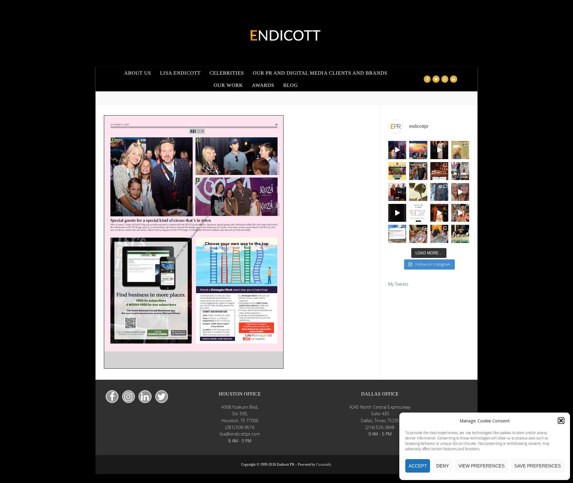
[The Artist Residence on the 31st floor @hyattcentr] (460, 213)
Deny (442, 465)
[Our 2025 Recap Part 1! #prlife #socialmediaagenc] (397, 213)
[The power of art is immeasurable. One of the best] (418, 150)
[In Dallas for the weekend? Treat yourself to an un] (439, 234)
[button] (561, 421)
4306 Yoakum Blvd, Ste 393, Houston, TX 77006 (239, 413)
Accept (418, 465)
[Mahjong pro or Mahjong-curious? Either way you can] (418, 234)
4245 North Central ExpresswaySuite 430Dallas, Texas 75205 (380, 413)
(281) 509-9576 (239, 427)
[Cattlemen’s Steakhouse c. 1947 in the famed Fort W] (439, 171)
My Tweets (398, 284)
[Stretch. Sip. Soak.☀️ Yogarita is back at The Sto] (460, 234)
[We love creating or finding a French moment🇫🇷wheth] (439, 150)
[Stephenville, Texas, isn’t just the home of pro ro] (460, 171)
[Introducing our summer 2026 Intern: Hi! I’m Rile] (460, 150)
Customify (323, 464)
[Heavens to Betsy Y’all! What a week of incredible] (439, 213)
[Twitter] (435, 79)
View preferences (481, 465)
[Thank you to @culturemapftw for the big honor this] (397, 192)
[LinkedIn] (144, 396)
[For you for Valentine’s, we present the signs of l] (439, 192)
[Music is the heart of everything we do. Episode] (418, 171)
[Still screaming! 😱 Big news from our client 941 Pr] (397, 150)
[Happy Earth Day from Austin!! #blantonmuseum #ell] (418, 192)
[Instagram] (444, 79)
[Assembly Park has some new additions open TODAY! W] (397, 234)
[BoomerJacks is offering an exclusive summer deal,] (397, 171)
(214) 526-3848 (380, 427)
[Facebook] (427, 79)
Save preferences (537, 465)
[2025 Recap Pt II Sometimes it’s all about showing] (460, 192)
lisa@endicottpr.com (240, 434)
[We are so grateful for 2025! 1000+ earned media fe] (418, 213)
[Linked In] (453, 79)
